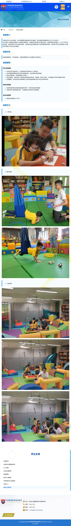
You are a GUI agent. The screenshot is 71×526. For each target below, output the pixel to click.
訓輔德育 (6, 461)
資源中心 (62, 1)
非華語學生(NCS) (26, 1)
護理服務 (6, 474)
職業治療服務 (7, 487)
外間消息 (9, 1)
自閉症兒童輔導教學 (9, 464)
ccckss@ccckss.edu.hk (36, 510)
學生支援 (11, 30)
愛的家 (44, 1)
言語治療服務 (7, 471)
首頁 (4, 30)
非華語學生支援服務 (9, 481)
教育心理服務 (7, 477)
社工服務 (6, 468)
